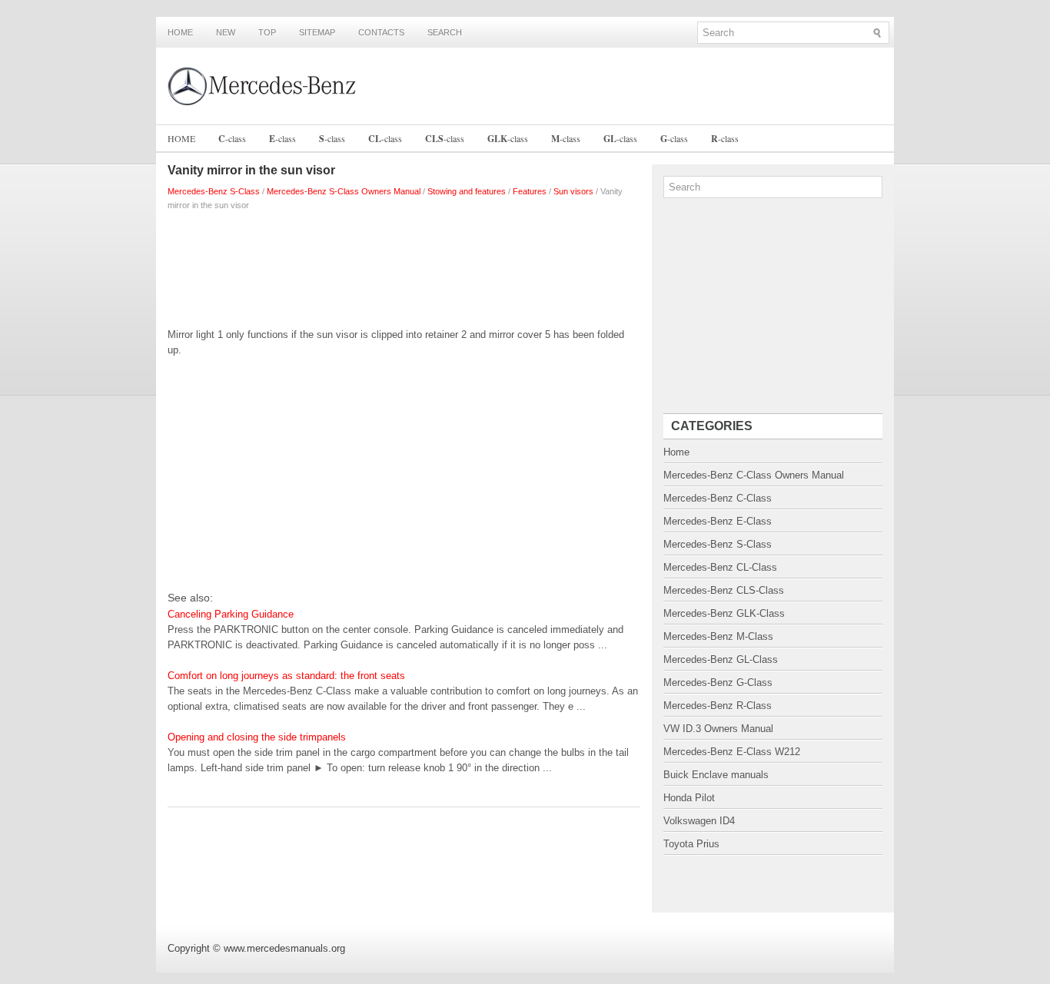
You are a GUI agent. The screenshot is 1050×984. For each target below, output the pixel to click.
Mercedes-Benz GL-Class (720, 659)
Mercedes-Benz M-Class (718, 636)
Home (180, 32)
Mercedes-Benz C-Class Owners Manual (753, 475)
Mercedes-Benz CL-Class (720, 567)
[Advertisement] (404, 266)
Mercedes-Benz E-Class (717, 521)
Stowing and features (466, 191)
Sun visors (573, 191)
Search (444, 32)
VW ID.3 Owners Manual (718, 728)
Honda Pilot (689, 797)
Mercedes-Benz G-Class (718, 682)
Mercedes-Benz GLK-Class (724, 613)
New (225, 32)
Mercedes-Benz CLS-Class (723, 590)
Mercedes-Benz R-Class (717, 705)
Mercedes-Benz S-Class (214, 191)
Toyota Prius (691, 844)
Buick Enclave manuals (716, 774)
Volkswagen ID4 (699, 821)
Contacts (381, 32)
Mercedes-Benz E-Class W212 (731, 751)
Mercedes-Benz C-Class (717, 498)
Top (267, 32)
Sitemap (317, 32)
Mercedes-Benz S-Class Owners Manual (343, 191)
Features (530, 191)
